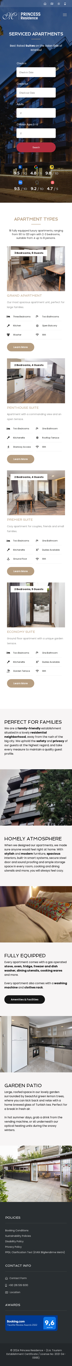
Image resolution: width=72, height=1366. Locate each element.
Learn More (20, 347)
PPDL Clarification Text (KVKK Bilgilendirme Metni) (35, 1252)
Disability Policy (14, 1241)
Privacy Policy (13, 1247)
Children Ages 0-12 (27, 124)
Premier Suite (20, 519)
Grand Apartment (24, 295)
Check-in (21, 63)
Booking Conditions (16, 1230)
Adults (20, 104)
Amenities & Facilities (24, 999)
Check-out (22, 83)
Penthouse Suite (23, 407)
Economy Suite (21, 632)
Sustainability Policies (18, 1236)
